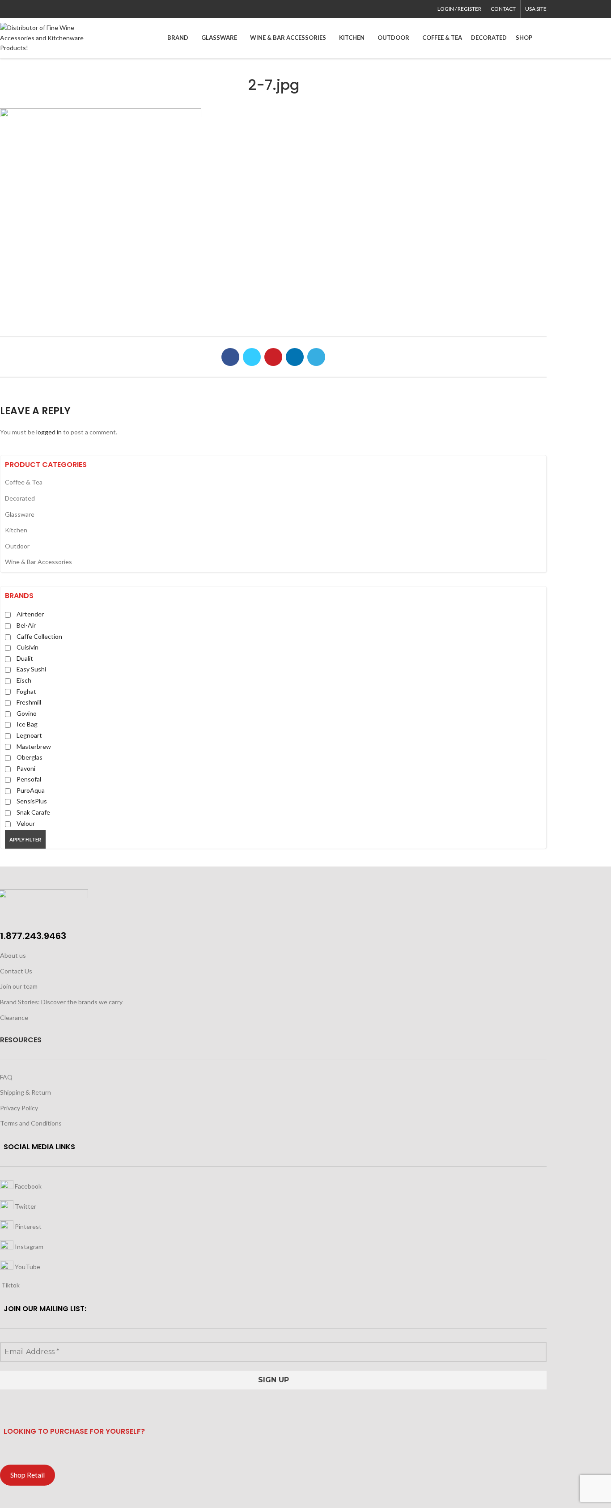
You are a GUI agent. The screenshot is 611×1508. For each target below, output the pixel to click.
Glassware (19, 514)
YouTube (26, 1266)
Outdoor (17, 546)
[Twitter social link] (15, 9)
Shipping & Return (25, 1092)
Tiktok (10, 1285)
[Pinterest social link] (26, 9)
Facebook (27, 1186)
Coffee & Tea (23, 482)
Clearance (14, 1017)
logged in (49, 432)
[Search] (544, 38)
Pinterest (27, 1226)
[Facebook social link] (5, 9)
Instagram (28, 1246)
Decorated (20, 498)
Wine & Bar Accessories (38, 561)
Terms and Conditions (31, 1123)
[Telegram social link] (46, 9)
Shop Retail (27, 1474)
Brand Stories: (20, 1002)
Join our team (19, 986)
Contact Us (16, 971)
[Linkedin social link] (36, 9)
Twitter (24, 1206)
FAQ (6, 1077)
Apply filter (25, 839)
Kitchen (16, 530)
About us (13, 955)
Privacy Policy (19, 1108)
